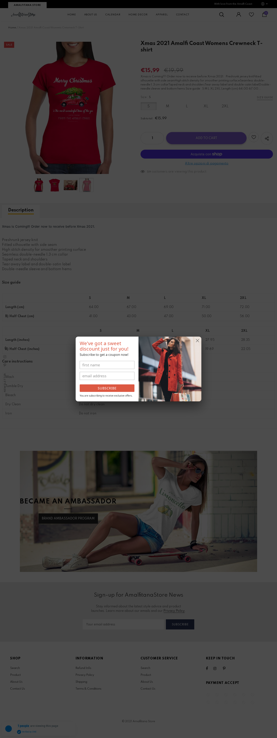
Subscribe (107, 388)
